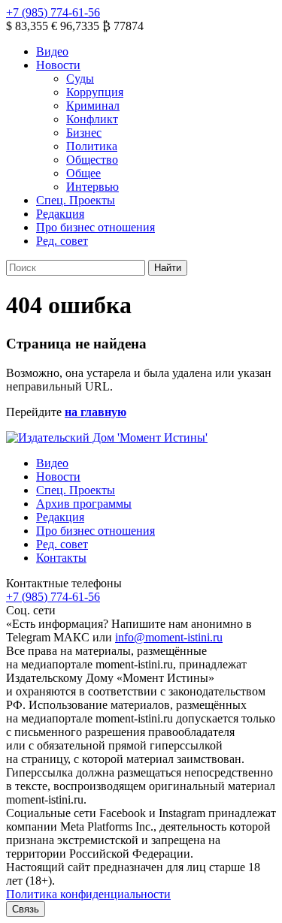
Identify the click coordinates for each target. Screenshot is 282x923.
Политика (91, 146)
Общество (92, 159)
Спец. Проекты (75, 200)
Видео (52, 51)
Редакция (60, 213)
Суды (80, 78)
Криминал (93, 105)
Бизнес (84, 132)
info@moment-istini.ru (169, 637)
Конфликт (92, 119)
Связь (25, 909)
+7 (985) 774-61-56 (53, 12)
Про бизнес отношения (95, 227)
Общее (83, 173)
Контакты (61, 557)
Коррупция (94, 92)
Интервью (92, 186)
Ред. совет (62, 240)
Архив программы (84, 503)
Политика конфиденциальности (88, 894)
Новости (58, 65)
